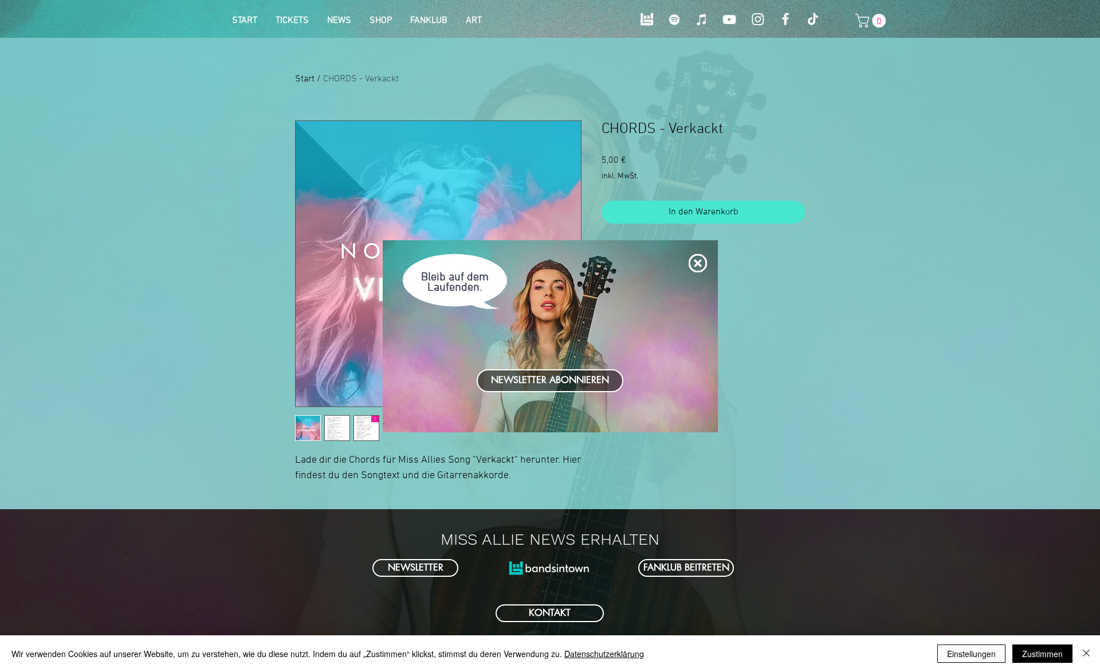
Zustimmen (1042, 653)
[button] (698, 263)
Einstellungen (971, 653)
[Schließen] (1086, 653)
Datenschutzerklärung (604, 653)
